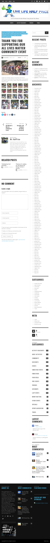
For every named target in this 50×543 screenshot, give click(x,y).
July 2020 (36, 175)
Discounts (36, 288)
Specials (36, 305)
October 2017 (37, 227)
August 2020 (37, 173)
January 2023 (37, 127)
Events (35, 289)
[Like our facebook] (33, 335)
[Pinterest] (42, 1)
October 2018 (37, 208)
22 (47, 467)
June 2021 (36, 157)
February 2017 (37, 239)
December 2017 (37, 223)
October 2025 (37, 90)
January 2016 (37, 260)
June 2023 (36, 124)
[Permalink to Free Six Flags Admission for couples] (33, 453)
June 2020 (36, 176)
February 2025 (37, 99)
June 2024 (36, 108)
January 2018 (37, 222)
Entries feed (36, 321)
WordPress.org (37, 324)
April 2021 (36, 160)
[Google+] (34, 1)
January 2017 (37, 241)
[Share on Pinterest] (27, 59)
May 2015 (36, 272)
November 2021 (37, 149)
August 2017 (37, 230)
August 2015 (37, 268)
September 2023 (37, 121)
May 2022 (36, 140)
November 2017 (37, 225)
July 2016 (36, 250)
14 (47, 476)
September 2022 (37, 134)
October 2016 (37, 246)
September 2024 (37, 105)
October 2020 (37, 170)
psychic (36, 77)
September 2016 (37, 247)
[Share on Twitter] (25, 57)
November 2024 (37, 102)
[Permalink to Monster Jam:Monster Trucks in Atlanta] (33, 460)
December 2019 (37, 186)
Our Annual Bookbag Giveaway (40, 49)
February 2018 (37, 220)
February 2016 (37, 258)
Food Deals (36, 294)
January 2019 (37, 203)
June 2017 (36, 233)
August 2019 (37, 192)
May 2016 (36, 253)
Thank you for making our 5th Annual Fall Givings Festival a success (21, 166)
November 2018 (37, 206)
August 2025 (37, 91)
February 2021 (37, 164)
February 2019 (37, 201)
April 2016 (36, 255)
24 (47, 460)
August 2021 (37, 154)
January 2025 (37, 101)
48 (47, 453)
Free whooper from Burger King (41, 435)
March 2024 (36, 113)
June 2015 (36, 271)
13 (31, 523)
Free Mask (44, 73)
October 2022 (37, 132)
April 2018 (36, 217)
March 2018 (36, 219)
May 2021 (36, 159)
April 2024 (36, 112)
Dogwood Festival (43, 68)
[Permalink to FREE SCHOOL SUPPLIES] (19, 524)
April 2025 (36, 96)
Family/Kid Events (6, 33)
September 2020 (37, 172)
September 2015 (37, 266)
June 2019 (36, 195)
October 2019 (37, 189)
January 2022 (37, 146)
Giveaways (4, 35)
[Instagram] (37, 1)
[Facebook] (32, 1)
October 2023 (37, 119)
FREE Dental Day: (43, 77)
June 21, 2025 (12, 57)
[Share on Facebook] (23, 57)
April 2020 (36, 179)
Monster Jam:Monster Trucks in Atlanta (41, 461)
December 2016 (37, 242)
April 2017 (36, 236)
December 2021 (37, 148)
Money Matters (17, 35)
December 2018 (37, 205)
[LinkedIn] (39, 1)
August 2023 (37, 123)
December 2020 (37, 167)
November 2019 (37, 187)
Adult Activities (16, 32)
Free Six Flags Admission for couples (39, 454)
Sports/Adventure (6, 37)
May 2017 (36, 235)
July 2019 (36, 194)
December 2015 (37, 261)
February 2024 (37, 115)
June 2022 (36, 138)
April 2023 (36, 126)
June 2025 (36, 93)
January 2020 (37, 184)
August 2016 (37, 249)
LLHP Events (10, 35)
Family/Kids (13, 33)
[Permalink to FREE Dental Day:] (33, 476)
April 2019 (36, 198)
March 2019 (36, 200)
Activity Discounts (6, 32)
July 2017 (36, 231)
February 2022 (37, 145)
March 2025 (36, 97)
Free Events (20, 33)
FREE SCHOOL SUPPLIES (25, 524)
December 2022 (37, 129)
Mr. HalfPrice (5, 167)
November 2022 (37, 131)
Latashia (36, 74)
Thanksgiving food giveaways (6, 164)
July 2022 (36, 137)
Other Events (37, 304)
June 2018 (36, 214)
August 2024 (37, 107)
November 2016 (37, 244)
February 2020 (37, 183)
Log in (35, 319)
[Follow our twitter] (33, 331)
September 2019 (37, 190)
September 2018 (37, 209)
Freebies (25, 33)
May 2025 (36, 94)
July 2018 (36, 212)
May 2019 (36, 197)
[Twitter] (44, 1)
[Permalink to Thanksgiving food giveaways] (8, 173)
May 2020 (36, 178)
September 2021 (37, 153)
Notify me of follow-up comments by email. (12, 231)
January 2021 (37, 165)
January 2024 (37, 116)
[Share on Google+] (27, 57)
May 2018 (36, 216)
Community (23, 32)
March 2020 (36, 181)
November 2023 (37, 118)
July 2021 (36, 156)
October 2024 (37, 104)
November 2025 (37, 88)
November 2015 (37, 263)
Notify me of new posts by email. (10, 233)
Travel (35, 308)
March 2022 (36, 143)
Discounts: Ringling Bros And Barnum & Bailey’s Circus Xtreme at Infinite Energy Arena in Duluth (38, 469)
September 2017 (37, 228)
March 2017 (36, 238)
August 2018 (37, 211)
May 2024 (36, 110)
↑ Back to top (46, 541)
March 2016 (36, 257)
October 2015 (37, 264)
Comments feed (37, 322)
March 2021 (36, 162)
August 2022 (37, 135)
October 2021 (37, 151)
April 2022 (36, 142)
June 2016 (36, 252)
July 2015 (36, 269)
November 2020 (37, 168)
